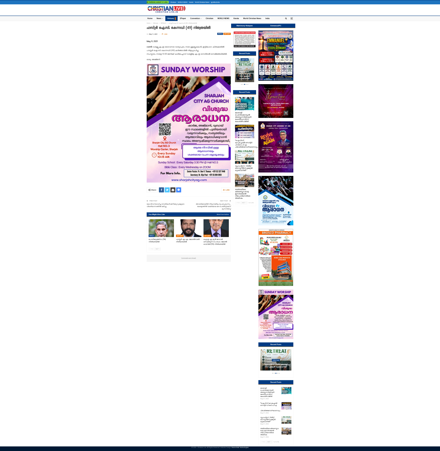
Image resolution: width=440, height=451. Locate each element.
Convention (195, 18)
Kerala (191, 2)
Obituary (170, 18)
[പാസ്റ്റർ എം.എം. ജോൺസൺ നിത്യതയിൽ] (188, 228)
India (267, 18)
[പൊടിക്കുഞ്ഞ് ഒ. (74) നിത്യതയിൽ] (161, 228)
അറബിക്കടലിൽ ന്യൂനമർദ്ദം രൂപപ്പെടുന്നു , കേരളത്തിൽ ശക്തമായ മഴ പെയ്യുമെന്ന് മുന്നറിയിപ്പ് (213, 206)
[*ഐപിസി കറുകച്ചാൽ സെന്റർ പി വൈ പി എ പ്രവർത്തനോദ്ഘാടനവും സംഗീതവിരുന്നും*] (286, 405)
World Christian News (202, 2)
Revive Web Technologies (240, 447)
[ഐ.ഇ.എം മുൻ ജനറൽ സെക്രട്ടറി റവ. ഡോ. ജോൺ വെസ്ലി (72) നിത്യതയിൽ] (216, 228)
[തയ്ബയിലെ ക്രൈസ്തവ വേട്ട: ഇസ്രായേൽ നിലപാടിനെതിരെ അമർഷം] (275, 359)
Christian (173, 2)
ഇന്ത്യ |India (215, 2)
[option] (275, 361)
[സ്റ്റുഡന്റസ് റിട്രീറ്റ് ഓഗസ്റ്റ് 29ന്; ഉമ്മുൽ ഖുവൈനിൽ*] (286, 420)
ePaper (183, 18)
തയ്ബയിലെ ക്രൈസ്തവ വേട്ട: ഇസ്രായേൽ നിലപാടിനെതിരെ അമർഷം (276, 364)
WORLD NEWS (182, 2)
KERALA (220, 33)
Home (149, 18)
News (159, 18)
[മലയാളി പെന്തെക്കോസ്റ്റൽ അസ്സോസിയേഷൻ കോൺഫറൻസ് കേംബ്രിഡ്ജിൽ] (286, 390)
